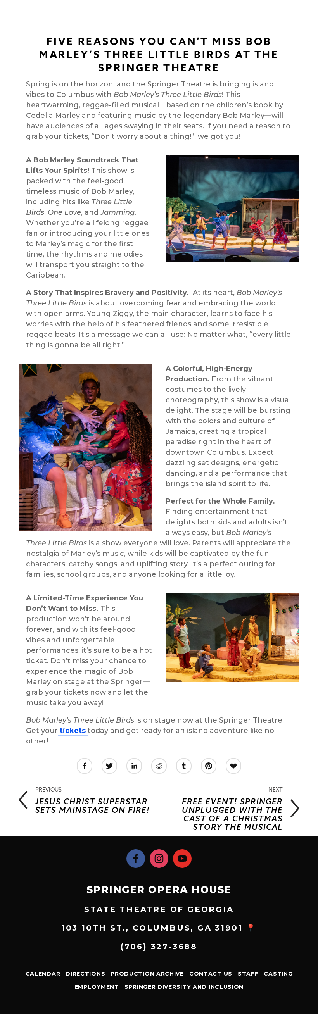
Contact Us (210, 973)
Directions (85, 973)
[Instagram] (159, 858)
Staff (248, 973)
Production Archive (147, 973)
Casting (278, 973)
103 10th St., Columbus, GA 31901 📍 (159, 928)
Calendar (43, 973)
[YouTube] (182, 858)
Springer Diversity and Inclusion (184, 986)
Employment (96, 986)
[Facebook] (135, 858)
